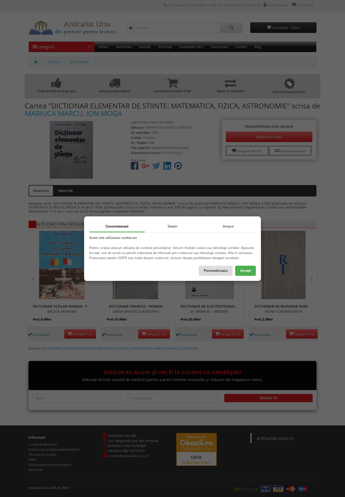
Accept (245, 271)
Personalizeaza (216, 271)
